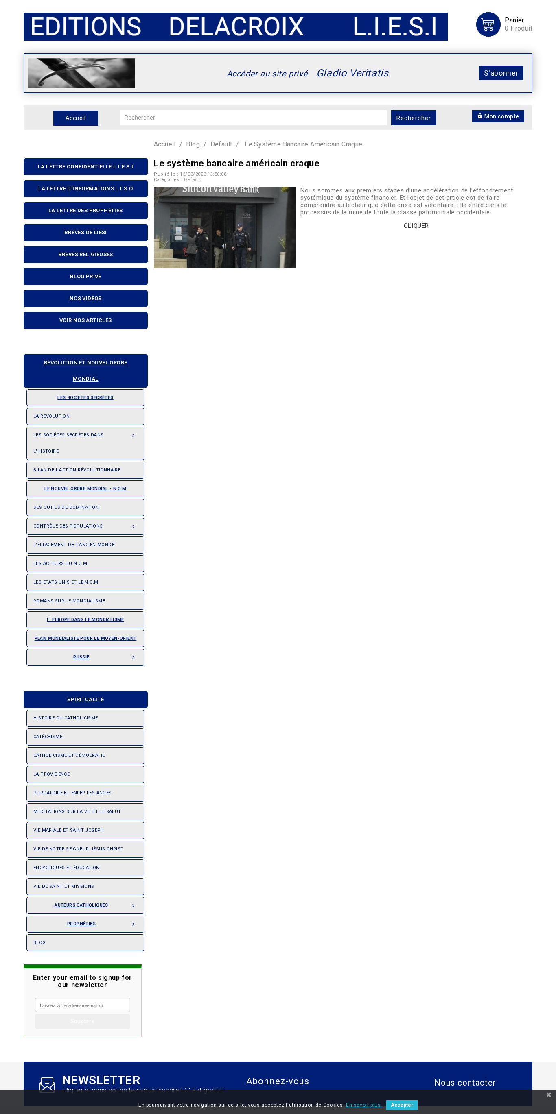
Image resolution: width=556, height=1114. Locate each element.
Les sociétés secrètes (85, 397)
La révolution (51, 416)
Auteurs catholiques (95, 906)
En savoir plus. (364, 1105)
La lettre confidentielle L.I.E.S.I (86, 167)
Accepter (402, 1105)
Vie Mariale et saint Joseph (68, 830)
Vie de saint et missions (63, 886)
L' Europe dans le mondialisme (85, 619)
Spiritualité (85, 699)
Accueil (76, 118)
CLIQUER (416, 225)
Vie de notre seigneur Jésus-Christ (78, 849)
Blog (39, 942)
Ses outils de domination (66, 507)
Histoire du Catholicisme (65, 718)
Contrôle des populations (84, 526)
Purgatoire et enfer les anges (72, 793)
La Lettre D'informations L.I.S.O (85, 188)
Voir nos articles (85, 320)
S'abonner (501, 73)
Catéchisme (47, 736)
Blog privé (85, 276)
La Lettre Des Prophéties (85, 210)
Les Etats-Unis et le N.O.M (65, 582)
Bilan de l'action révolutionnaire (76, 470)
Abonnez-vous (277, 1081)
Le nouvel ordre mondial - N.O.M (85, 488)
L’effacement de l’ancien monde (73, 544)
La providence (51, 774)
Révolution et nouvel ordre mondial (85, 371)
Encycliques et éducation (66, 867)
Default (192, 179)
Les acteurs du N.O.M (60, 563)
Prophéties (101, 924)
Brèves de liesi (85, 232)
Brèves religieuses (85, 254)
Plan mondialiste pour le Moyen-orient (86, 638)
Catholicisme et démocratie (69, 755)
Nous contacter (465, 1083)
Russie (104, 657)
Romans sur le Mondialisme (69, 601)
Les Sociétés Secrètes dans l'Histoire (84, 443)
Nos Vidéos (86, 298)
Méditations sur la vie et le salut (77, 811)
